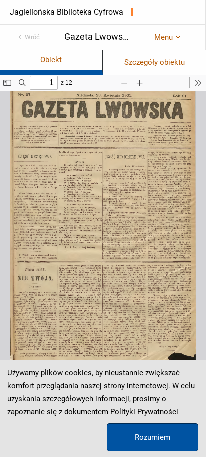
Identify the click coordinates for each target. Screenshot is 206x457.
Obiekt (51, 59)
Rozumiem (152, 437)
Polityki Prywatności (144, 411)
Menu (163, 37)
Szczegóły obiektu (154, 62)
